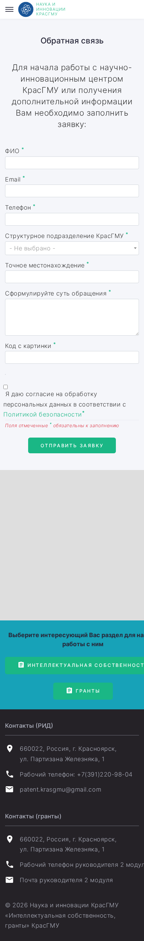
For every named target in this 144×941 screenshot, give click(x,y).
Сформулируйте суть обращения (58, 293)
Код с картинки (30, 345)
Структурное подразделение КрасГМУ (67, 235)
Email (15, 179)
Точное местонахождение (47, 265)
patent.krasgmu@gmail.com (60, 789)
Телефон (20, 207)
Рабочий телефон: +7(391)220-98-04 (76, 774)
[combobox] (72, 248)
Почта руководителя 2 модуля (66, 880)
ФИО (14, 150)
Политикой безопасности (44, 414)
